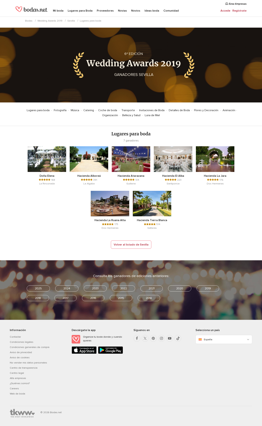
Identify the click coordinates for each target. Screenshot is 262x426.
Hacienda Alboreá (89, 176)
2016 (93, 298)
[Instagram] (161, 338)
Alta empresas (18, 378)
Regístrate (239, 10)
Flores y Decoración (206, 110)
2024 (66, 288)
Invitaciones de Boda (152, 110)
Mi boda (58, 10)
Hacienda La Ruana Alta (110, 220)
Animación (229, 110)
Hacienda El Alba (173, 176)
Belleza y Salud (131, 115)
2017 (65, 298)
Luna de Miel (152, 115)
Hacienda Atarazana (131, 176)
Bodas (28, 20)
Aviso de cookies (20, 357)
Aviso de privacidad (21, 352)
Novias (122, 10)
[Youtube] (169, 338)
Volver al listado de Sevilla (131, 244)
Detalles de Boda (180, 110)
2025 (38, 288)
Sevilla (71, 20)
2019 (208, 288)
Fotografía (60, 110)
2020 (179, 288)
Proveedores (105, 10)
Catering (89, 110)
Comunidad (171, 10)
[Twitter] (145, 338)
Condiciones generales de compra (29, 347)
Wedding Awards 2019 (49, 20)
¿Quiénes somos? (20, 383)
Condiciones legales (21, 342)
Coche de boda (108, 110)
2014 (149, 298)
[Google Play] (110, 353)
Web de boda (17, 393)
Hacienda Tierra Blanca (152, 220)
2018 (38, 298)
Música (75, 110)
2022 (123, 288)
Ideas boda (152, 10)
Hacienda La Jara (215, 176)
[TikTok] (177, 338)
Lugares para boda (38, 110)
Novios (135, 10)
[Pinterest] (153, 338)
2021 (152, 288)
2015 (121, 298)
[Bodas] (32, 10)
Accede (225, 10)
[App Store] (84, 353)
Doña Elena (47, 176)
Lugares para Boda (80, 10)
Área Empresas (237, 3)
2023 (95, 288)
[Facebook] (136, 338)
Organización (110, 115)
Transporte (128, 110)
